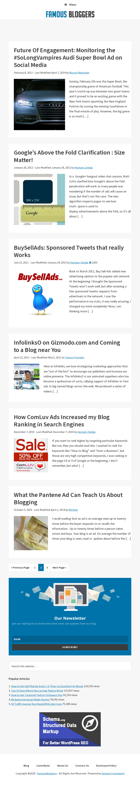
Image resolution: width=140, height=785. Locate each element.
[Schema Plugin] (70, 745)
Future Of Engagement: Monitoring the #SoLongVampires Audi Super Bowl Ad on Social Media (68, 57)
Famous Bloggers (70, 14)
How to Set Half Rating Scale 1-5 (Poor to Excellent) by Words (47, 686)
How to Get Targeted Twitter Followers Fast (37, 695)
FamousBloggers (47, 773)
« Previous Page (20, 568)
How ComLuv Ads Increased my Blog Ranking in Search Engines (62, 420)
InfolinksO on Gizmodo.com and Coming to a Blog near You (67, 346)
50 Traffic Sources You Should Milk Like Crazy (36, 704)
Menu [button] (72, 4)
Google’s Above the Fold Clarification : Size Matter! (69, 156)
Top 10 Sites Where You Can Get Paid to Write (37, 690)
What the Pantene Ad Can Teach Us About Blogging (68, 498)
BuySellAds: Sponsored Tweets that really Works (69, 251)
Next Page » (59, 568)
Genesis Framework (113, 773)
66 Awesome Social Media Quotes (30, 699)
